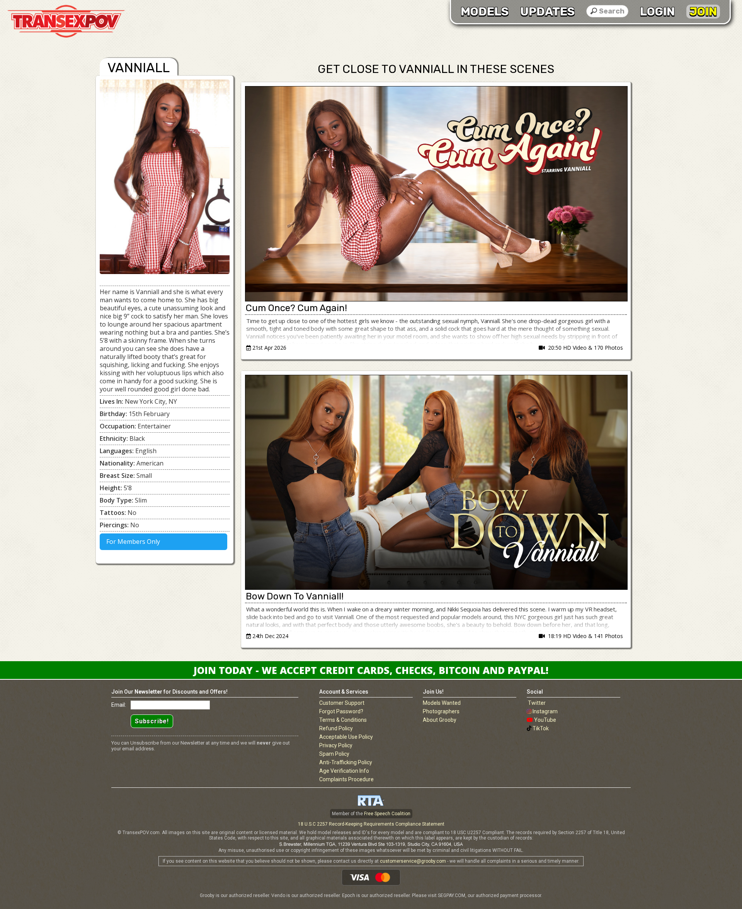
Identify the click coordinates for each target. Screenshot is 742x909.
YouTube (545, 720)
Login (657, 12)
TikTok (541, 728)
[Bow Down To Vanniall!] (436, 482)
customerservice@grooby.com (413, 861)
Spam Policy (334, 754)
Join (703, 12)
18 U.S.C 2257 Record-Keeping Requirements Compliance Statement (371, 824)
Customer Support (341, 703)
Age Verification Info (344, 771)
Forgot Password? (341, 711)
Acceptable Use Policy (346, 737)
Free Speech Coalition (387, 813)
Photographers (441, 711)
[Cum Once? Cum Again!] (436, 193)
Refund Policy (336, 728)
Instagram (545, 711)
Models (485, 12)
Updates (547, 12)
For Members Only (132, 541)
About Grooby (439, 720)
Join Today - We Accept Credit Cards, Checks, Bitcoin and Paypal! (371, 670)
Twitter (537, 703)
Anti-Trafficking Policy (345, 762)
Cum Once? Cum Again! (296, 308)
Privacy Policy (335, 745)
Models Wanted (442, 703)
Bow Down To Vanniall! (295, 596)
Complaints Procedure (346, 779)
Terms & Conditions (343, 720)
